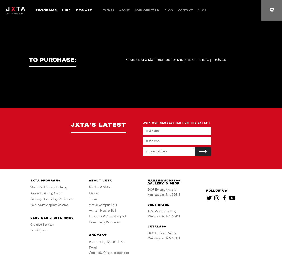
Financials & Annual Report (107, 216)
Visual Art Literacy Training (48, 187)
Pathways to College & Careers (51, 199)
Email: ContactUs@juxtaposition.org (109, 250)
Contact (185, 10)
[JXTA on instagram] (217, 198)
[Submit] (203, 151)
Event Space (38, 230)
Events (108, 10)
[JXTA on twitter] (209, 198)
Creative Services (42, 224)
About (124, 10)
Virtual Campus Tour (103, 205)
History (94, 193)
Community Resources (104, 222)
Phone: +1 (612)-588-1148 (106, 242)
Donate (84, 10)
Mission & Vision (100, 187)
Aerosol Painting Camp (46, 193)
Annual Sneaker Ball (102, 210)
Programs (46, 10)
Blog (169, 10)
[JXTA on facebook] (224, 198)
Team (93, 199)
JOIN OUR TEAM (147, 10)
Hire (66, 10)
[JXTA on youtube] (232, 198)
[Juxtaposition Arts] (15, 10)
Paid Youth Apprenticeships (49, 205)
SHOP (202, 10)
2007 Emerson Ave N (162, 190)
